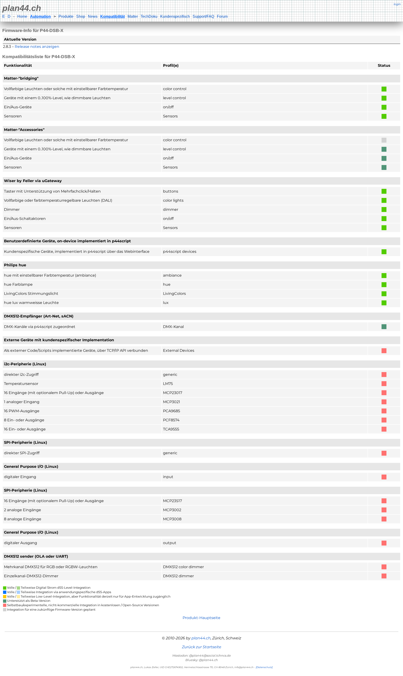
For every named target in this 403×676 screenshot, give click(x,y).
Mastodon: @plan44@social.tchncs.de (201, 655)
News (92, 16)
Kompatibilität (112, 16)
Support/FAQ (203, 16)
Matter (133, 16)
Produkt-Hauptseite (201, 618)
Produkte (66, 16)
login (397, 4)
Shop (80, 16)
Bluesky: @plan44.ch (201, 660)
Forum (222, 16)
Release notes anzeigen (37, 46)
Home (22, 16)
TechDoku (149, 16)
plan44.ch (21, 8)
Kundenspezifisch (175, 16)
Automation (40, 16)
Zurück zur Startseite (201, 647)
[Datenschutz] (264, 667)
